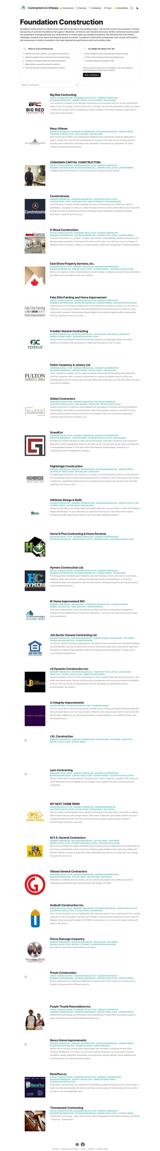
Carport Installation (107, 168)
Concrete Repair (79, 100)
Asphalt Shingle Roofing (61, 98)
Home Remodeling (113, 201)
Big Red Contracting (63, 94)
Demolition (124, 334)
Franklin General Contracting (69, 331)
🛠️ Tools (107, 8)
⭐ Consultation (121, 8)
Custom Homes (95, 100)
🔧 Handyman (95, 8)
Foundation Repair (119, 604)
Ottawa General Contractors (68, 871)
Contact (91, 1149)
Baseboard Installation (85, 98)
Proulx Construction (63, 972)
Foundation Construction (97, 604)
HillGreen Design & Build (66, 500)
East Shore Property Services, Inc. (72, 263)
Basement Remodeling (108, 98)
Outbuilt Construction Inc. (67, 905)
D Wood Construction (64, 230)
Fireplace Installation (109, 843)
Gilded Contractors (62, 398)
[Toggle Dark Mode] (138, 8)
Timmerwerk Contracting (66, 1107)
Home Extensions (95, 201)
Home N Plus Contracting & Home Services (78, 533)
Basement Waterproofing (83, 132)
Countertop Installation (62, 134)
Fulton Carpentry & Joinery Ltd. (70, 365)
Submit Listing (102, 1149)
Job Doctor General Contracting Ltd (73, 635)
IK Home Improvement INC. (68, 601)
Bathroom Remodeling (60, 100)
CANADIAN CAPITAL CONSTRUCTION (75, 162)
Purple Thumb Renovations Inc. (70, 1006)
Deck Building (109, 100)
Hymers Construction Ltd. (67, 567)
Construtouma (59, 196)
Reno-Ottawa (58, 128)
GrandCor (56, 432)
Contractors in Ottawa (69, 1149)
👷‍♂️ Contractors (67, 8)
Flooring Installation (60, 201)
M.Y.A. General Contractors (68, 837)
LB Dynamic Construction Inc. (69, 669)
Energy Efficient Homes (60, 337)
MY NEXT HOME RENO (65, 804)
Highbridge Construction (66, 466)
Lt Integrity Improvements (67, 702)
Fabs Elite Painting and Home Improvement (78, 297)
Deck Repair (112, 334)
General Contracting (60, 607)
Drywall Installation (110, 404)
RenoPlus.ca (58, 1074)
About (83, 1149)
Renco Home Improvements (68, 1040)
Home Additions (79, 201)
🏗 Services (81, 8)
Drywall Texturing (80, 944)
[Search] (131, 8)
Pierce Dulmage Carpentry (67, 939)
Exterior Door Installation (85, 337)
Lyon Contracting (61, 770)
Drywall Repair (79, 742)
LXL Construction (61, 736)
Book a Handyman (92, 75)
